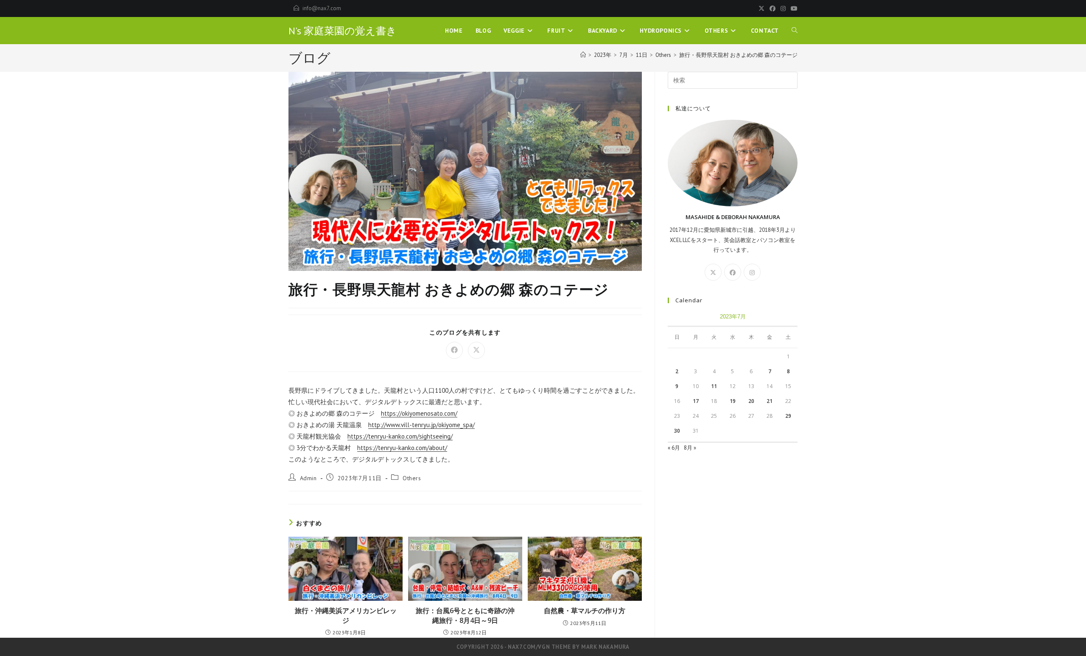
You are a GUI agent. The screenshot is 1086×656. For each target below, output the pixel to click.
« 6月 (674, 447)
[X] (761, 8)
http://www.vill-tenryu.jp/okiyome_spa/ (421, 425)
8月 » (690, 447)
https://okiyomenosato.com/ (419, 413)
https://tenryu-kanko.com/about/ (402, 448)
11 (714, 386)
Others (412, 478)
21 (770, 401)
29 (788, 416)
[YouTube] (793, 8)
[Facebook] (772, 8)
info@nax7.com (321, 8)
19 (733, 401)
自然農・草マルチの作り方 (584, 610)
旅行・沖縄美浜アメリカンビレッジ (346, 615)
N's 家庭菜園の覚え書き (342, 30)
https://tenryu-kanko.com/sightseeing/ (400, 436)
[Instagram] (783, 8)
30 (677, 430)
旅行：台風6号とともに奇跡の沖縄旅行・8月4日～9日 (465, 615)
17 (696, 401)
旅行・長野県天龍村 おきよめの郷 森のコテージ (738, 55)
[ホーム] (583, 55)
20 (751, 401)
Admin (308, 478)
